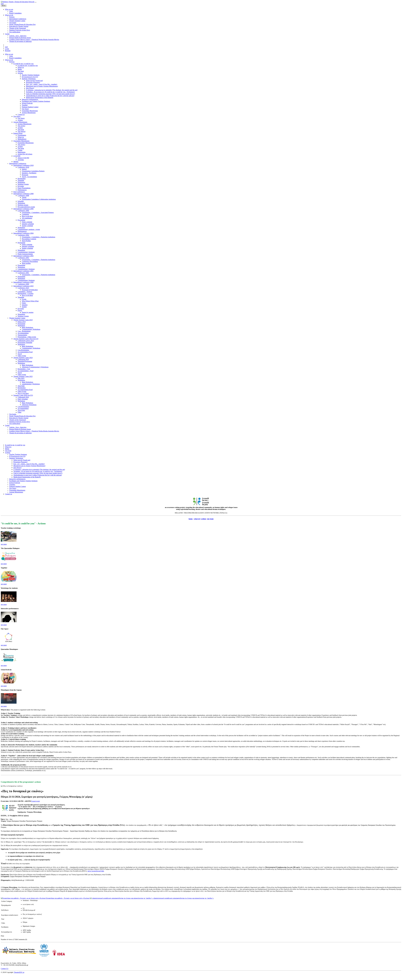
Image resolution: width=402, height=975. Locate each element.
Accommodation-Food (25, 352)
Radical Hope (18, 133)
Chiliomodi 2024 (23, 359)
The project (21, 126)
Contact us (21, 114)
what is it (197, 519)
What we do (9, 60)
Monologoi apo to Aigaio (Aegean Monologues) (42, 86)
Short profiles (26, 263)
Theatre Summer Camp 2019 (23, 320)
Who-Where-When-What (30, 301)
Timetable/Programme (25, 361)
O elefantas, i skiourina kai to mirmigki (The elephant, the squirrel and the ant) (51, 90)
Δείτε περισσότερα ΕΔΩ (96, 871)
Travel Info (21, 410)
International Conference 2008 (23, 194)
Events (24, 299)
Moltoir (15, 161)
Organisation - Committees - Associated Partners (38, 212)
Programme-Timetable (25, 342)
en (1, 4)
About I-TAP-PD (23, 158)
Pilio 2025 (21, 378)
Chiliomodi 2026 (23, 397)
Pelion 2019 (22, 322)
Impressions (21, 152)
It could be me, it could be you (23, 63)
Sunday (24, 307)
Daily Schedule (23, 399)
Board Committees (15, 58)
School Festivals (27, 103)
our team (210, 519)
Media (20, 69)
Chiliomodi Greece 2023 (26, 341)
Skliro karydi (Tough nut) (34, 80)
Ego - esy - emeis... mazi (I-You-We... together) (41, 84)
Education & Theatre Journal (18, 418)
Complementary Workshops (31, 329)
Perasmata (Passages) (33, 82)
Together (25, 105)
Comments (25, 214)
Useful (7, 425)
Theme (24, 197)
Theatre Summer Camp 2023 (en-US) (25, 339)
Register (7, 51)
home (191, 519)
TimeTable (21, 386)
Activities (21, 160)
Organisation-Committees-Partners (33, 171)
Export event (35, 801)
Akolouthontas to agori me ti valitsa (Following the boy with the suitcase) (50, 96)
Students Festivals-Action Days (19, 422)
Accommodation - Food (25, 371)
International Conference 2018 (23, 165)
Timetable (21, 180)
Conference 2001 (23, 273)
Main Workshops (27, 327)
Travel (20, 354)
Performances (22, 190)
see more (4, 544)
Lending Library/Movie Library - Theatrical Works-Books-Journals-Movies (34, 431)
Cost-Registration (23, 350)
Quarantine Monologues (30, 111)
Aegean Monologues (29, 112)
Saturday (25, 305)
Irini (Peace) (30, 88)
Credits (20, 150)
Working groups (23, 205)
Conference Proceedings (30, 261)
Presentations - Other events (27, 337)
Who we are (9, 54)
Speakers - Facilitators (29, 173)
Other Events (22, 391)
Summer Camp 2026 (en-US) (23, 395)
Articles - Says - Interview (17, 427)
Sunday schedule (27, 226)
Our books (12, 414)
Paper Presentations (24, 188)
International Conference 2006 (23, 209)
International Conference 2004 (23, 233)
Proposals (25, 175)
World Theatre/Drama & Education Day (22, 416)
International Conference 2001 (23, 271)
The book (21, 129)
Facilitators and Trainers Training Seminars (36, 101)
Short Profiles (26, 241)
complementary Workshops (31, 384)
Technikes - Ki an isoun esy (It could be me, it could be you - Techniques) (50, 92)
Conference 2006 (23, 210)
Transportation (22, 335)
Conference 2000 (23, 284)
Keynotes (21, 186)
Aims (11, 56)
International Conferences (17, 163)
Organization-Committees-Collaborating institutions (39, 199)
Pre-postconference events (26, 207)
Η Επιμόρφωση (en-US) (30, 77)
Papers (20, 310)
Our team (21, 71)
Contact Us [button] (4, 968)
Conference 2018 (23, 167)
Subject (24, 169)
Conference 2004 (23, 235)
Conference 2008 (23, 195)
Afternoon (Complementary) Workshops (35, 367)
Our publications (14, 423)
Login (7, 49)
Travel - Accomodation (29, 177)
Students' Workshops (29, 79)
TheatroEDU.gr (19, 972)
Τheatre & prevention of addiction (20, 433)
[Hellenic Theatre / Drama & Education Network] (17, 2)
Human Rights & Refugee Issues (20, 429)
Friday (24, 303)
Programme (21, 220)
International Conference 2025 (23, 286)
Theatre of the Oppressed (17, 420)
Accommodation (23, 333)
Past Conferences (19, 192)
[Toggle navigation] (35, 2)
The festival (21, 131)
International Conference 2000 (23, 282)
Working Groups (23, 184)
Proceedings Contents (29, 239)
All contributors (27, 218)
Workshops (21, 182)
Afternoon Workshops (29, 405)
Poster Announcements (25, 254)
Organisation (22, 135)
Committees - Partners (25, 292)
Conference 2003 (23, 258)
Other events (22, 356)
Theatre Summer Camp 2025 (23, 376)
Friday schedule (27, 222)
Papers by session (27, 312)
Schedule (21, 201)
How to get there (27, 216)
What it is (21, 67)
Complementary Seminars (26, 252)
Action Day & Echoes (25, 154)
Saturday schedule (28, 224)
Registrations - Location (25, 293)
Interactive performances (30, 99)
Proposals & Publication (30, 290)
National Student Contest (30, 107)
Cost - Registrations (24, 331)
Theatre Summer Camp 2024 (23, 357)
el (3, 4)
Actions (20, 73)
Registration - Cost (24, 369)
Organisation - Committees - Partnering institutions (38, 237)
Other (19, 412)
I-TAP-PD (16, 156)
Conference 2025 (23, 288)
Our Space (25, 109)
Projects (11, 62)
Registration (22, 178)
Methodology (22, 139)
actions (203, 519)
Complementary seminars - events (29, 229)
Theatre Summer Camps (17, 318)
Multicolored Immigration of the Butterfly (39, 97)
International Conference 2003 (23, 256)
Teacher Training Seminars (30, 75)
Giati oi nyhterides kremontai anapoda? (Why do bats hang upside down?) (50, 94)
